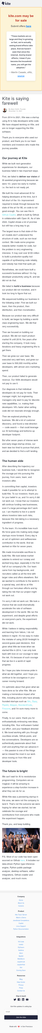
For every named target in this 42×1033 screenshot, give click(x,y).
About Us (21, 903)
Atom (21, 953)
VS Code (21, 942)
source (21, 76)
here (28, 26)
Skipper (13, 704)
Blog (21, 979)
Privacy (21, 985)
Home (21, 900)
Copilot (21, 923)
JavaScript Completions (21, 920)
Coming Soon (21, 970)
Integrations (21, 937)
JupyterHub (21, 964)
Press (21, 988)
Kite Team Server (21, 915)
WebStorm (21, 959)
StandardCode (25, 704)
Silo (28, 701)
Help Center (21, 982)
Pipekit (5, 704)
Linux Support (21, 926)
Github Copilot (9, 214)
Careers (21, 906)
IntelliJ (21, 944)
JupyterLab (21, 962)
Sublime (21, 950)
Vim (21, 967)
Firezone (6, 708)
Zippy (34, 701)
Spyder (21, 956)
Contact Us (21, 991)
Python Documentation (21, 929)
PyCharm (21, 947)
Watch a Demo (21, 917)
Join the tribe (21, 1017)
